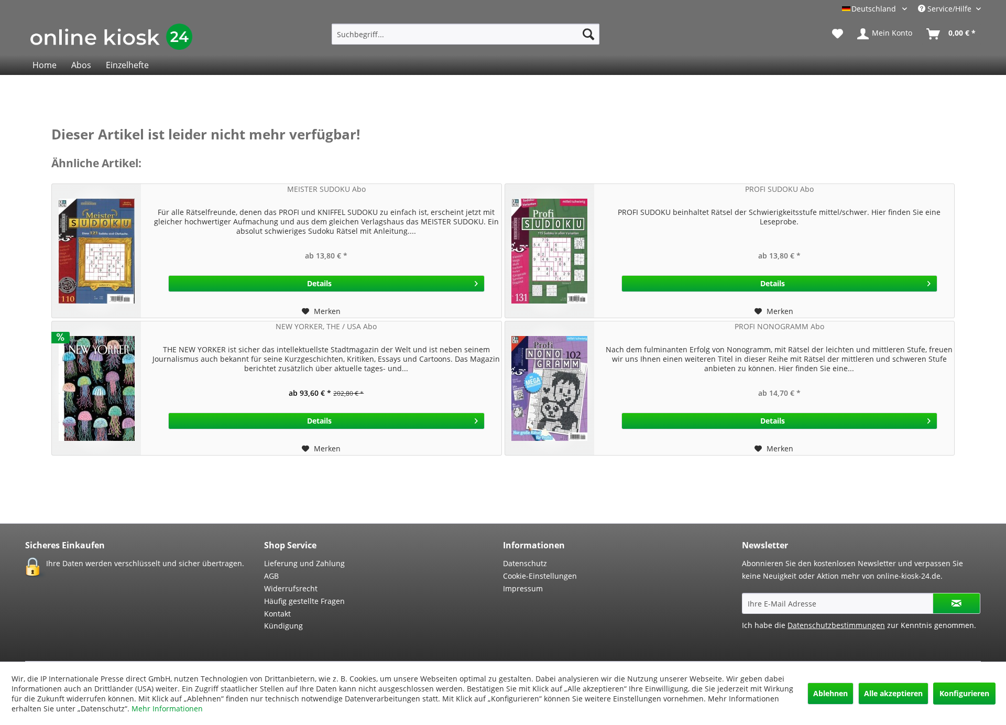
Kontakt (277, 614)
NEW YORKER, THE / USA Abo (326, 326)
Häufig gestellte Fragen (304, 601)
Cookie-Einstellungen (540, 576)
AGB (271, 576)
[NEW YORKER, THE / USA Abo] (96, 388)
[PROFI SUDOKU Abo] (549, 251)
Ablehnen (830, 693)
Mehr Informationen (167, 708)
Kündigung (283, 626)
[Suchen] (588, 34)
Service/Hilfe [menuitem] (949, 9)
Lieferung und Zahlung (304, 563)
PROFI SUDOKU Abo (779, 189)
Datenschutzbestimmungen (836, 625)
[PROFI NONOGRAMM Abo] (549, 388)
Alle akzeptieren (893, 693)
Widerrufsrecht (291, 588)
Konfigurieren (964, 693)
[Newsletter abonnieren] (956, 603)
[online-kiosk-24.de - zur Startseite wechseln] (111, 37)
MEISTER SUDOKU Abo (326, 189)
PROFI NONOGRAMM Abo (779, 326)
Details (319, 283)
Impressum (523, 588)
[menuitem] (465, 34)
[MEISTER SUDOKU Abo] (96, 251)
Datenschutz (525, 563)
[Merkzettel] (837, 34)
